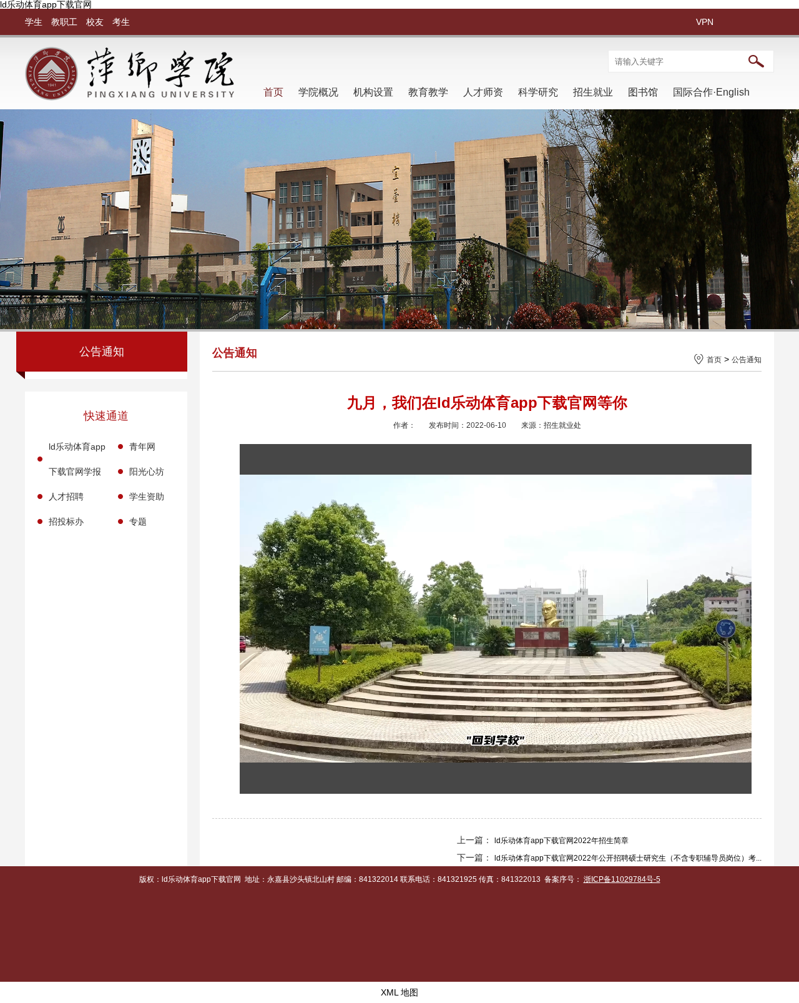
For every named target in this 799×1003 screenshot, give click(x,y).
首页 (273, 92)
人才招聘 (66, 497)
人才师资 (483, 92)
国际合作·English (711, 92)
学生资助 (146, 497)
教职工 (64, 22)
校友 (95, 22)
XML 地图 (399, 992)
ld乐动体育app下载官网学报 (77, 459)
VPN (704, 22)
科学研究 (538, 92)
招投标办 (66, 521)
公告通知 (747, 359)
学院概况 (318, 92)
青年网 (142, 447)
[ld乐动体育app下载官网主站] (129, 97)
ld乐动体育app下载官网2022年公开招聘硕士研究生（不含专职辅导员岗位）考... (628, 858)
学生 (33, 22)
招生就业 (593, 92)
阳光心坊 (146, 472)
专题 (138, 521)
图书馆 (643, 92)
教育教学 (428, 92)
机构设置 (373, 92)
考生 (121, 22)
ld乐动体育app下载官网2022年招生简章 (561, 840)
